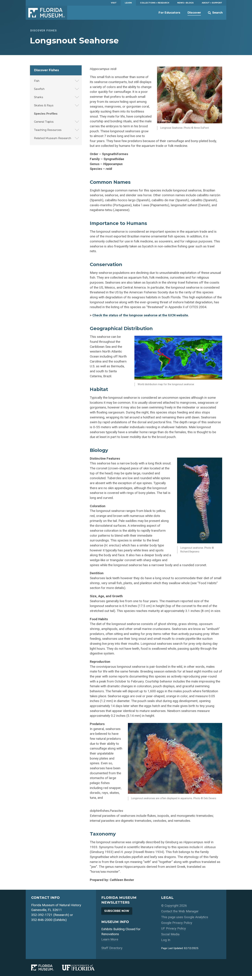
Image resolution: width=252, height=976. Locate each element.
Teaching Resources (48, 130)
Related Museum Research (52, 138)
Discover (194, 12)
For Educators (169, 12)
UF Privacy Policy (173, 928)
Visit (114, 3)
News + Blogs (185, 3)
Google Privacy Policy (176, 923)
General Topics (44, 121)
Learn (128, 3)
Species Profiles (45, 113)
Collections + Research (154, 3)
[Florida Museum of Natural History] (46, 968)
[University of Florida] (82, 968)
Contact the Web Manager (180, 911)
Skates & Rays (43, 105)
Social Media (170, 934)
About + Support (212, 3)
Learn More (109, 939)
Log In (165, 940)
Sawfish (39, 89)
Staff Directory (111, 948)
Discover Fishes (46, 70)
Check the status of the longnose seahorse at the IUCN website (140, 315)
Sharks (38, 97)
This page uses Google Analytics (184, 917)
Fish (37, 81)
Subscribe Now (116, 911)
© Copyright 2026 (174, 906)
